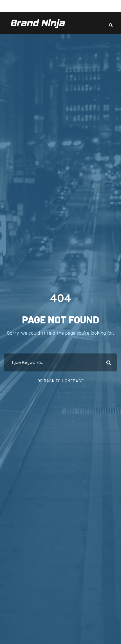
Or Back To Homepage (60, 380)
